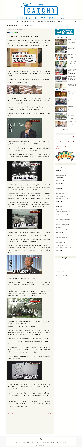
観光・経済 (37, 21)
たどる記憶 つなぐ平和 (61, 221)
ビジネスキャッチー (60, 185)
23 (68, 144)
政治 (28, 21)
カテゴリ (58, 21)
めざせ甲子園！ (59, 175)
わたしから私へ (59, 167)
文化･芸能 (58, 196)
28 (62, 146)
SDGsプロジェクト (60, 245)
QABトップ (63, 21)
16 (68, 141)
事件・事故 (23, 21)
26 (57, 146)
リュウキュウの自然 (60, 234)
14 (62, 141)
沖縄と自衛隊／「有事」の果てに (63, 219)
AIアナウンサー (59, 240)
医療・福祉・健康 (60, 193)
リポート (18, 21)
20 (60, 144)
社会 (57, 252)
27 (60, 146)
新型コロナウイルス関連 (61, 247)
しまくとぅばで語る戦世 (61, 211)
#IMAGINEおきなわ (61, 229)
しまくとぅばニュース (61, 172)
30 (68, 146)
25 (73, 144)
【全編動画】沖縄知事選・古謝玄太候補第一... (72, 63)
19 (57, 144)
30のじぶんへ (59, 216)
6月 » (58, 148)
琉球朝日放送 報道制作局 (12, 29)
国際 (57, 206)
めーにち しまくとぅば (61, 214)
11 (73, 138)
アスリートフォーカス (61, 237)
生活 (57, 170)
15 (65, 141)
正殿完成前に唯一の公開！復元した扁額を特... (72, 93)
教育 (57, 201)
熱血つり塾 (58, 250)
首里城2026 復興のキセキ (62, 224)
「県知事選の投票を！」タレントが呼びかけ (72, 108)
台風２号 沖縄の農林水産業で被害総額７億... (72, 115)
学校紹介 (59, 177)
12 (57, 141)
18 (73, 141)
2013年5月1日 (22, 29)
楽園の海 (58, 232)
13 (60, 141)
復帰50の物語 (59, 242)
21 (62, 144)
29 (65, 146)
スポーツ (32, 21)
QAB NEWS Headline (12, 20)
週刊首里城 (58, 227)
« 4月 (56, 148)
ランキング (52, 21)
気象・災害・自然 (45, 21)
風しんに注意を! (10, 413)
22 (65, 144)
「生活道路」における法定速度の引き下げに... (72, 71)
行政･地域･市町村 (60, 191)
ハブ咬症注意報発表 (48, 413)
